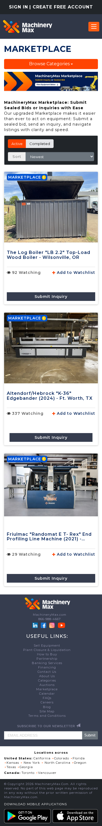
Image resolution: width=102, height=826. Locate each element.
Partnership (46, 659)
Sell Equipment (47, 645)
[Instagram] (52, 625)
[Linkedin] (35, 625)
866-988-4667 (49, 619)
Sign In (18, 7)
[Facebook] (43, 625)
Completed (39, 143)
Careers (47, 702)
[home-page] (27, 26)
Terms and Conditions (47, 716)
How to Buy (47, 654)
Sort (17, 156)
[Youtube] (61, 625)
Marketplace (47, 689)
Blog (47, 707)
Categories (47, 680)
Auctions (47, 685)
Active (17, 143)
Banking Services (47, 663)
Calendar (47, 693)
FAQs (47, 698)
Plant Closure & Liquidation (47, 650)
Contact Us (47, 672)
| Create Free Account (61, 7)
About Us (47, 676)
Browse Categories (50, 63)
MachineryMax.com (49, 615)
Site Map (46, 711)
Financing (47, 667)
